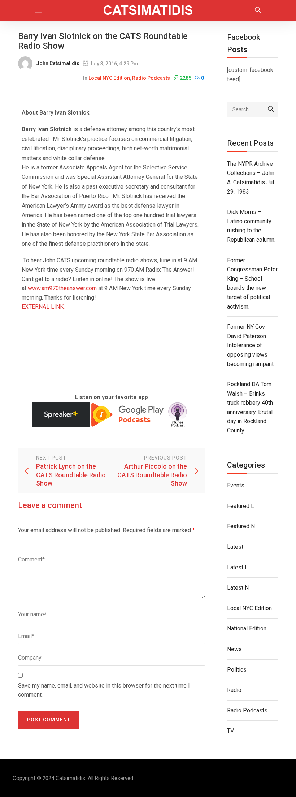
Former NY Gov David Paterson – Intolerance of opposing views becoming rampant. (251, 345)
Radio (234, 689)
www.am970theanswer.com (62, 288)
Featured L (240, 506)
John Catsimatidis (57, 63)
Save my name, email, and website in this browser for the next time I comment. (104, 690)
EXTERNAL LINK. (43, 306)
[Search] (271, 109)
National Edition (246, 628)
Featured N (241, 526)
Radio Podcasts (151, 78)
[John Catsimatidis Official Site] (148, 10)
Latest (235, 546)
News (234, 649)
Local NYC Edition (109, 78)
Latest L (237, 567)
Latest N (238, 587)
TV (230, 730)
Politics (237, 669)
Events (235, 485)
